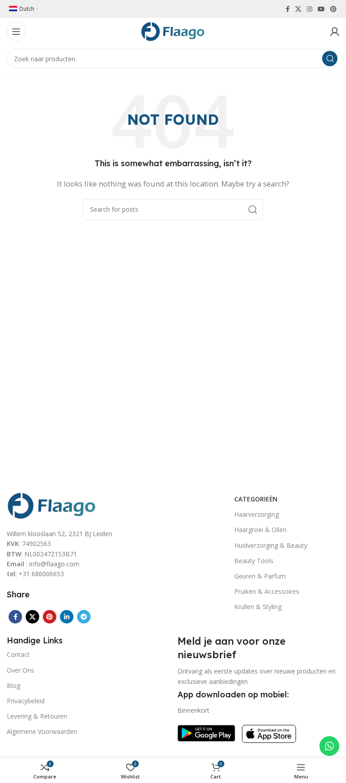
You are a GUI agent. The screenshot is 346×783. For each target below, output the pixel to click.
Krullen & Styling (258, 606)
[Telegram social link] (84, 617)
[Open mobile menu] (16, 32)
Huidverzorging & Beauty (270, 545)
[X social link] (298, 9)
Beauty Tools (253, 560)
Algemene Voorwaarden (42, 731)
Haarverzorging (256, 514)
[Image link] (52, 504)
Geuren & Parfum (260, 576)
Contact (18, 654)
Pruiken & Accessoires (266, 591)
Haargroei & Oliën (260, 529)
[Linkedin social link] (66, 617)
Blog (13, 685)
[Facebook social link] (287, 9)
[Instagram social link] (309, 9)
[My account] (335, 32)
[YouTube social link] (321, 9)
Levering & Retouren (37, 716)
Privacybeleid (26, 701)
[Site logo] (173, 30)
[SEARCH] (329, 58)
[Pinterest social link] (333, 9)
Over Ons (20, 670)
